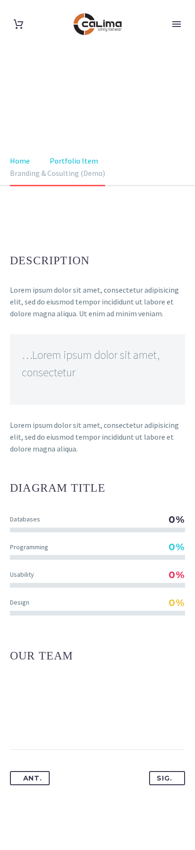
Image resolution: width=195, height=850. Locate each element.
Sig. (164, 778)
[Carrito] (18, 24)
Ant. (32, 778)
